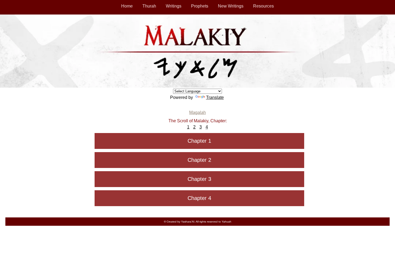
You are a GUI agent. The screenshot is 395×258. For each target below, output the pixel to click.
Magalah (197, 112)
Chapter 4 (199, 198)
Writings (173, 6)
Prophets (199, 6)
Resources (263, 6)
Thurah (149, 6)
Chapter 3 (199, 179)
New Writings (230, 6)
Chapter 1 (199, 141)
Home (127, 6)
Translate (215, 97)
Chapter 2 (199, 160)
